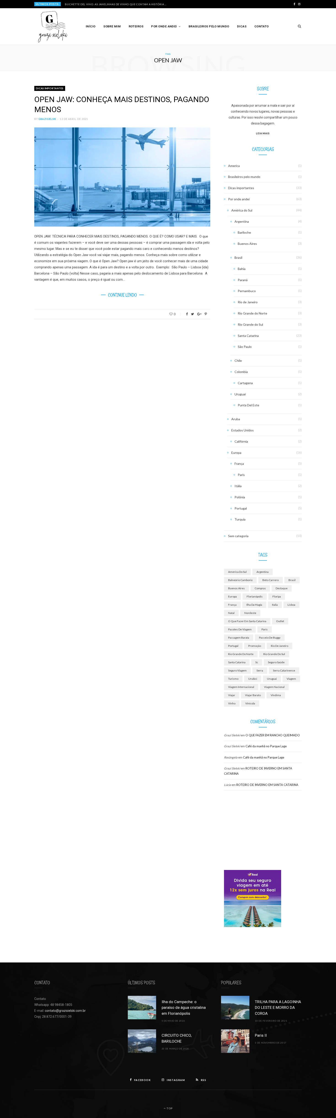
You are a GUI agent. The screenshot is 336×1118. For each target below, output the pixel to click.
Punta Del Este (248, 405)
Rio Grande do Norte (252, 313)
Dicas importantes (50, 88)
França (239, 463)
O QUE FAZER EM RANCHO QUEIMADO (272, 735)
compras (260, 588)
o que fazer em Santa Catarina (247, 621)
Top (169, 1108)
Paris (241, 475)
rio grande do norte (240, 654)
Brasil (238, 257)
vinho (231, 703)
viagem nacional (274, 687)
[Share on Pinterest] (206, 314)
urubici (252, 678)
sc (256, 662)
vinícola (250, 703)
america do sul (237, 572)
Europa (236, 453)
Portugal (241, 508)
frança (232, 604)
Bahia (241, 269)
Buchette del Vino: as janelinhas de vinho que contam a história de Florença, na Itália (117, 4)
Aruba (235, 419)
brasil (292, 580)
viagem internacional (241, 687)
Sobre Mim (112, 26)
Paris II (261, 1035)
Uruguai (240, 394)
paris (264, 629)
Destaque (282, 588)
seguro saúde (276, 662)
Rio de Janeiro (248, 302)
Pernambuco (247, 291)
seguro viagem (237, 670)
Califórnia (241, 441)
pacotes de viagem (240, 629)
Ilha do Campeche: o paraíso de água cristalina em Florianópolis (184, 1007)
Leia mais (263, 133)
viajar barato (253, 695)
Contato (261, 26)
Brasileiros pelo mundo (209, 26)
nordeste (250, 613)
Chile (238, 360)
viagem (291, 678)
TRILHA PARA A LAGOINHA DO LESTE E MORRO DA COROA (278, 1007)
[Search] (299, 26)
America (234, 166)
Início (91, 26)
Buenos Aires (247, 244)
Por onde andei (164, 26)
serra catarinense (284, 670)
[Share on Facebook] (187, 314)
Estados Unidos (242, 430)
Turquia (240, 519)
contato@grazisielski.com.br (65, 1010)
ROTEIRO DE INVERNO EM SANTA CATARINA (267, 785)
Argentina (242, 221)
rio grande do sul (274, 654)
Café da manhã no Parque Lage (266, 746)
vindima (276, 695)
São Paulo (245, 347)
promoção (254, 646)
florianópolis (255, 596)
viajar (231, 695)
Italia (275, 604)
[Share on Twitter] (192, 314)
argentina (262, 572)
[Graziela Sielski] (53, 26)
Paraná (243, 280)
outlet (280, 621)
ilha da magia (254, 604)
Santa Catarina (248, 336)
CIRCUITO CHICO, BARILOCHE (177, 1038)
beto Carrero (270, 580)
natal (231, 613)
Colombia (241, 372)
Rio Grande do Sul (250, 324)
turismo (233, 678)
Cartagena (245, 383)
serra (259, 670)
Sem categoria (238, 536)
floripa (276, 596)
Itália (238, 486)
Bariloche (244, 232)
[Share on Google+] (199, 314)
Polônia (240, 497)
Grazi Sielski (47, 118)
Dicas (241, 26)
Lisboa (291, 604)
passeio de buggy (269, 637)
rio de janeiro (279, 646)
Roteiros (136, 26)
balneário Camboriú (240, 580)
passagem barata (238, 637)
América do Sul (241, 210)
